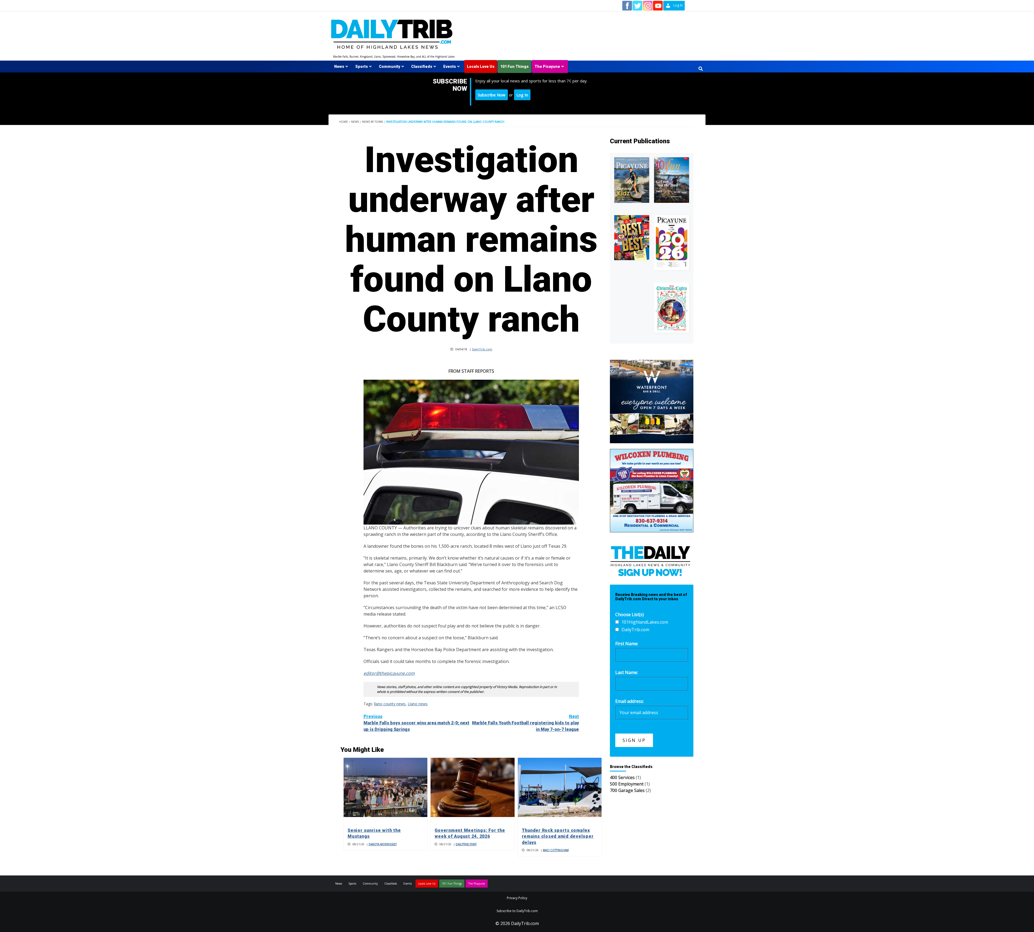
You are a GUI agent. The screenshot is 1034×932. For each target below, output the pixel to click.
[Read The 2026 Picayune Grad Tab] (671, 242)
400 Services (622, 777)
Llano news (418, 703)
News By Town (372, 122)
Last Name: (626, 672)
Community (389, 66)
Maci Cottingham (556, 850)
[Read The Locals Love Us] (631, 237)
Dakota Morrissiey (383, 844)
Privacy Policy (517, 898)
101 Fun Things (514, 66)
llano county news (390, 703)
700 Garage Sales (627, 790)
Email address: (629, 701)
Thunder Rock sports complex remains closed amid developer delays (558, 836)
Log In (522, 94)
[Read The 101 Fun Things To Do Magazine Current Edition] (671, 180)
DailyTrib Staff (466, 844)
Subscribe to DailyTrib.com (517, 911)
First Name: (626, 644)
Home (343, 122)
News (339, 66)
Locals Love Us (480, 66)
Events (449, 66)
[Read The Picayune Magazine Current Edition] (631, 180)
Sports (361, 66)
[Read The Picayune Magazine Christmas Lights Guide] (671, 307)
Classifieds (421, 66)
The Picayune (547, 66)
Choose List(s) (629, 614)
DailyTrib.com (482, 349)
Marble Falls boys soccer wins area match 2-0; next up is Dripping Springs (416, 723)
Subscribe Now (491, 94)
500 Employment (627, 784)
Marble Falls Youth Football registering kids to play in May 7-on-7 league (525, 723)
